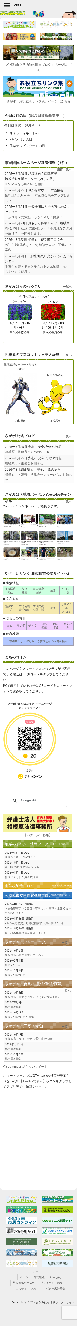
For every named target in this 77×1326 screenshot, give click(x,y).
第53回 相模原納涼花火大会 (22, 867)
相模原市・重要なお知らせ (24, 463)
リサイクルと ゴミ (66, 608)
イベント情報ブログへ (61, 845)
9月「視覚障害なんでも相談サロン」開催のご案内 (38, 247)
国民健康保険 (38, 590)
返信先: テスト (14, 965)
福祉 (9, 625)
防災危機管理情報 (24, 607)
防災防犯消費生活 (38, 607)
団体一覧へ (64, 169)
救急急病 (24, 590)
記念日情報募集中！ (46, 115)
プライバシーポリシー (54, 1282)
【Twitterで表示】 (32, 1081)
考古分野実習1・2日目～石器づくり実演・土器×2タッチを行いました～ (38, 911)
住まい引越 (66, 590)
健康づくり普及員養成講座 (21, 877)
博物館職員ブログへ (61, 895)
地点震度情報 (13, 1007)
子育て (32, 625)
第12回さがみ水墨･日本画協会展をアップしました (37, 197)
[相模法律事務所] (37, 823)
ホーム (24, 1277)
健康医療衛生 (10, 590)
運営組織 (39, 1277)
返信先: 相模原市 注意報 (20, 1017)
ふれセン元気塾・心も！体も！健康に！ (35, 217)
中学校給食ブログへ (61, 885)
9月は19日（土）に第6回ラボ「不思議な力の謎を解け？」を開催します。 (38, 230)
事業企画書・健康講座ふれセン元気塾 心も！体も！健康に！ (36, 269)
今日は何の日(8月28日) (22, 125)
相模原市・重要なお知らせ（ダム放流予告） (32, 997)
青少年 (21, 625)
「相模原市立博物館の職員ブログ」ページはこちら (38, 67)
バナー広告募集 (55, 1288)
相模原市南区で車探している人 (24, 955)
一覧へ (67, 286)
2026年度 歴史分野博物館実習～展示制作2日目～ (35, 923)
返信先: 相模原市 (15, 975)
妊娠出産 (44, 625)
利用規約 (55, 1277)
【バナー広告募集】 (37, 835)
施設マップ (10, 607)
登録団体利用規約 (24, 1282)
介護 (52, 590)
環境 (52, 608)
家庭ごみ (68, 625)
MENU (17, 5)
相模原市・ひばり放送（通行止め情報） (30, 1038)
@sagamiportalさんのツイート (25, 1066)
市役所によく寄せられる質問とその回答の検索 (38, 641)
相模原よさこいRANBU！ (20, 857)
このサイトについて (28, 1288)
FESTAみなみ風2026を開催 (24, 184)
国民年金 (56, 625)
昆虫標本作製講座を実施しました (25, 933)
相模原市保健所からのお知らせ (27, 452)
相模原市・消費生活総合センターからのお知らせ (38, 477)
